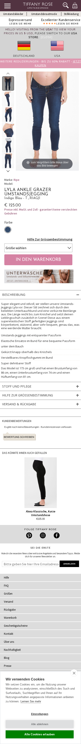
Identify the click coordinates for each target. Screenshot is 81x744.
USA (57, 56)
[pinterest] (29, 535)
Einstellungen (39, 714)
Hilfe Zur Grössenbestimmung (49, 239)
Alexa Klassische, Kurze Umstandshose (40, 513)
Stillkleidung (71, 14)
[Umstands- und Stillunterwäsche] (38, 284)
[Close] (46, 37)
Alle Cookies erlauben (39, 734)
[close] (74, 673)
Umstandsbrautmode (44, 14)
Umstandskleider (13, 14)
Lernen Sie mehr (31, 701)
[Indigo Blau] (8, 229)
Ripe (16, 180)
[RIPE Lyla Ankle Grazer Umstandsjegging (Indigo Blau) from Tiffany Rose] (8, 83)
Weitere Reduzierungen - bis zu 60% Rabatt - (40, 63)
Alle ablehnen (39, 724)
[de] (24, 52)
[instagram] (43, 535)
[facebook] (56, 535)
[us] (57, 52)
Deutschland (24, 56)
